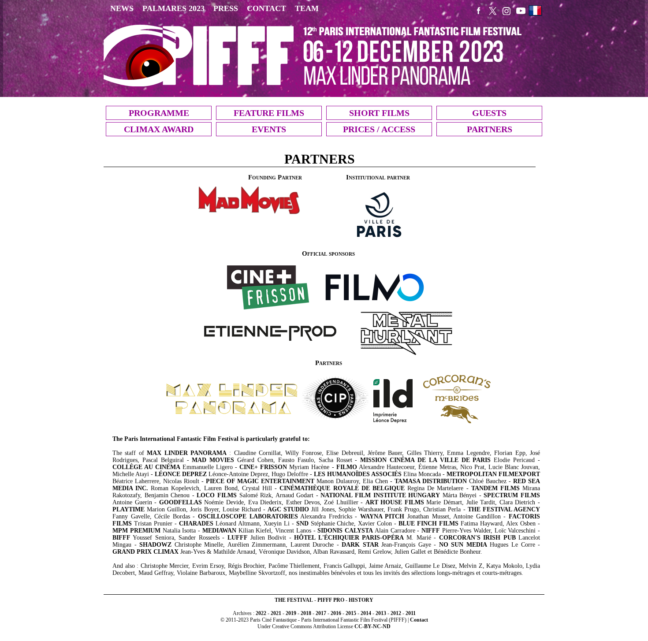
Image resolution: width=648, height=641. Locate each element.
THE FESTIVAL (294, 600)
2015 (351, 613)
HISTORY (361, 600)
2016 (336, 613)
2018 (306, 613)
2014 (366, 613)
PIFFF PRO (330, 600)
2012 (396, 613)
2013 (381, 613)
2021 (276, 613)
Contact (419, 620)
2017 (321, 613)
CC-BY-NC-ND (372, 626)
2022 (261, 613)
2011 (411, 613)
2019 (291, 613)
